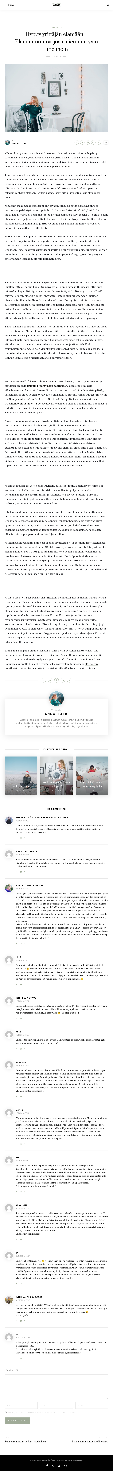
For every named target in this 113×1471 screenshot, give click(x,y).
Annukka (21, 1062)
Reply (21, 838)
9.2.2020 (56, 56)
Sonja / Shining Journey (30, 885)
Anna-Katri (19, 143)
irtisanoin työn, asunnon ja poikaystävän (29, 403)
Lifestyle (56, 27)
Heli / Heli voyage (26, 998)
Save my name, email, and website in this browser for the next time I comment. (42, 1412)
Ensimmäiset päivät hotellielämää (90, 1441)
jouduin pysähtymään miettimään (47, 385)
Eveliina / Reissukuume (29, 1297)
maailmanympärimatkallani (53, 166)
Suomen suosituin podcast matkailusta (25, 1441)
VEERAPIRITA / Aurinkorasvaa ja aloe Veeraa (42, 817)
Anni (18, 1031)
